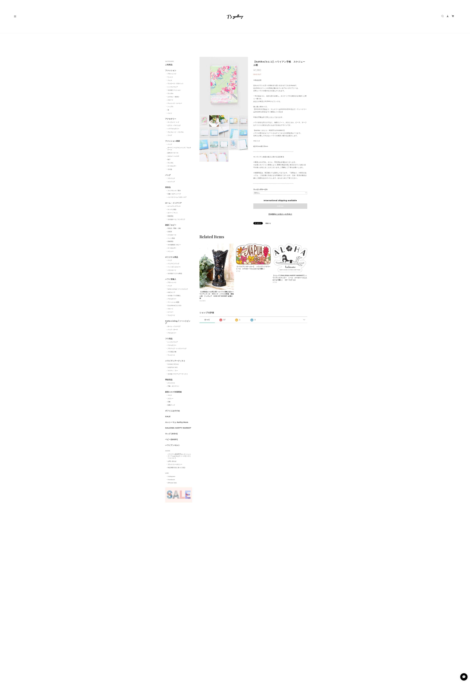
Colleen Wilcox (173, 364)
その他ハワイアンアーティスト (178, 374)
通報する (268, 223)
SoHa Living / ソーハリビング (177, 322)
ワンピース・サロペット (176, 83)
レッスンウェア (173, 87)
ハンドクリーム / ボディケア (177, 197)
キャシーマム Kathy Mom (176, 422)
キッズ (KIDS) (171, 434)
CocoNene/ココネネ (175, 305)
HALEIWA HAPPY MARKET (178, 428)
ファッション (170, 70)
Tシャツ (170, 77)
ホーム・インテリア (173, 203)
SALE (167, 417)
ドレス (170, 80)
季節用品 (169, 380)
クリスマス (171, 383)
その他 (170, 169)
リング (170, 135)
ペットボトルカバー (174, 267)
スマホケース (172, 235)
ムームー (170, 312)
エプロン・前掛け (173, 97)
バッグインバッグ (173, 263)
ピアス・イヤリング (174, 125)
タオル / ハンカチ (173, 156)
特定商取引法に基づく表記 (176, 467)
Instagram (171, 476)
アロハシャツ (172, 74)
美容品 (168, 187)
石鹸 (169, 402)
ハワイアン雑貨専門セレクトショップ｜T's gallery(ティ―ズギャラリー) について (179, 456)
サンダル (170, 93)
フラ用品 (169, 339)
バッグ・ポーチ (173, 329)
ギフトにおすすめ (172, 411)
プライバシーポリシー (175, 464)
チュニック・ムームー (175, 103)
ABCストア (171, 292)
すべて (207, 320)
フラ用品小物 (172, 352)
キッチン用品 (172, 209)
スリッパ (170, 251)
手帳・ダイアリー (173, 386)
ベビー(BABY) (171, 439)
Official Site (172, 483)
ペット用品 (171, 238)
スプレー (170, 398)
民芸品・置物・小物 (174, 228)
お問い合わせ (172, 461)
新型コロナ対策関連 (173, 392)
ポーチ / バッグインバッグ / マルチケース (179, 149)
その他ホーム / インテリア (176, 219)
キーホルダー (172, 166)
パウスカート (172, 270)
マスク (170, 395)
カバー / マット (173, 213)
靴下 (169, 159)
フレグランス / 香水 (174, 190)
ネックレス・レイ (173, 122)
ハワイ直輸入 (170, 279)
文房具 (170, 231)
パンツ (170, 113)
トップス (170, 106)
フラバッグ (171, 178)
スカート (170, 100)
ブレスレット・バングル (176, 132)
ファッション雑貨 (172, 141)
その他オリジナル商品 (175, 273)
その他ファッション (174, 90)
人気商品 (169, 65)
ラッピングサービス (260, 189)
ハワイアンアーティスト (175, 361)
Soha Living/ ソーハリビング (178, 289)
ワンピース (171, 315)
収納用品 (170, 216)
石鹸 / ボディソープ (174, 194)
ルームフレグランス (174, 206)
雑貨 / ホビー (170, 225)
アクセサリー (170, 119)
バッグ (170, 144)
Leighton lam (173, 367)
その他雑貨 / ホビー (174, 245)
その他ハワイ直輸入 (174, 295)
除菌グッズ (171, 405)
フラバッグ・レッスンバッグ (177, 348)
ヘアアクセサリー (173, 129)
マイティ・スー (173, 370)
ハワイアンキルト (172, 445)
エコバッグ (171, 181)
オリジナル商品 (171, 257)
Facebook (171, 479)
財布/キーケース (173, 153)
